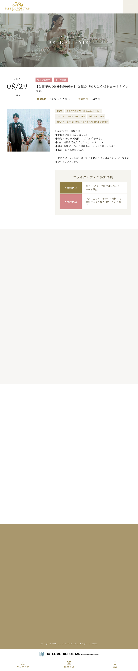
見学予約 (69, 667)
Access (83, 587)
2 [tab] (65, 377)
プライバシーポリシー (96, 572)
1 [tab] (61, 377)
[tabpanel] (28, 318)
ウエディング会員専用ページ (85, 627)
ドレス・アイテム (102, 550)
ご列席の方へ (94, 561)
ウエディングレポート (77, 555)
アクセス (85, 566)
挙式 (114, 544)
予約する (106, 482)
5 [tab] (75, 377)
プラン (102, 544)
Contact (118, 587)
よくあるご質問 (114, 561)
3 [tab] (68, 377)
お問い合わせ (73, 572)
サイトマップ (120, 572)
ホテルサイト (98, 634)
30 (89, 465)
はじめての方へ (74, 561)
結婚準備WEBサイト (115, 627)
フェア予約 (23, 667)
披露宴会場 (71, 550)
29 (82, 465)
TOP (68, 544)
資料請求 (99, 566)
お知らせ (70, 566)
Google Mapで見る (32, 578)
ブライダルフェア (85, 544)
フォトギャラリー (103, 555)
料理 (85, 550)
